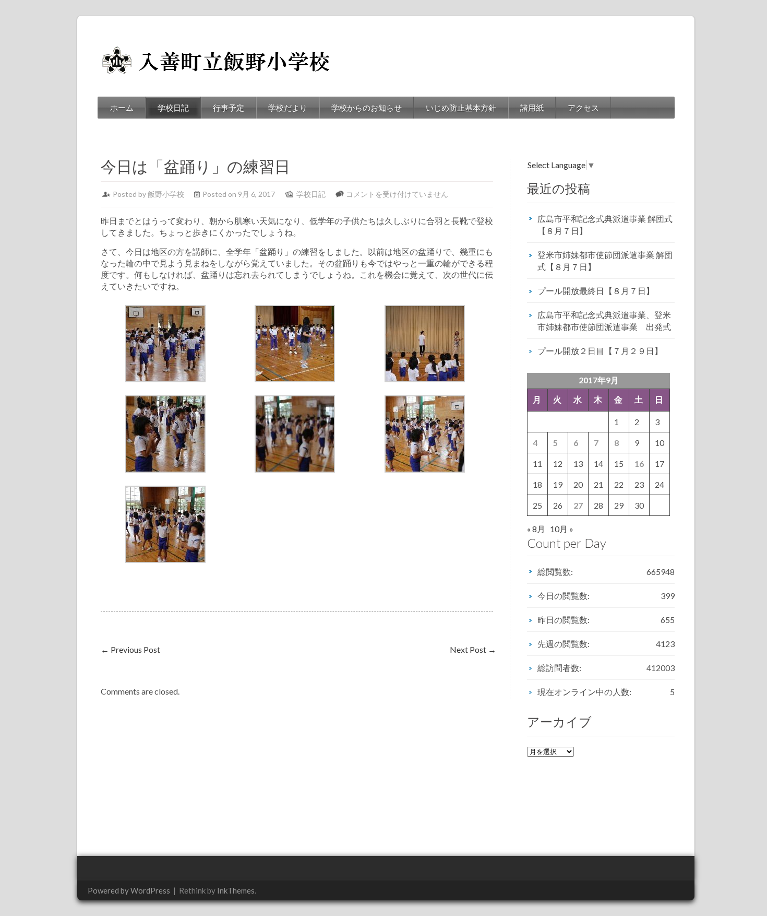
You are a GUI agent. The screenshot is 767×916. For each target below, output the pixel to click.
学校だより (287, 107)
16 (639, 463)
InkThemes (236, 890)
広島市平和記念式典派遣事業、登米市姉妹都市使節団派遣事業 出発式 (604, 321)
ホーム (122, 107)
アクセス (583, 107)
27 (578, 505)
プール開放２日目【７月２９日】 (600, 351)
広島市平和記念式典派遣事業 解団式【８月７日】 (605, 225)
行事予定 (228, 107)
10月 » (561, 529)
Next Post (473, 649)
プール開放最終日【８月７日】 (595, 291)
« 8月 (536, 529)
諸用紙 (532, 107)
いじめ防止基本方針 (461, 107)
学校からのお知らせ (366, 107)
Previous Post (130, 649)
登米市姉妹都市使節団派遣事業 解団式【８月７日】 (605, 261)
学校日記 (173, 107)
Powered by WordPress (129, 890)
